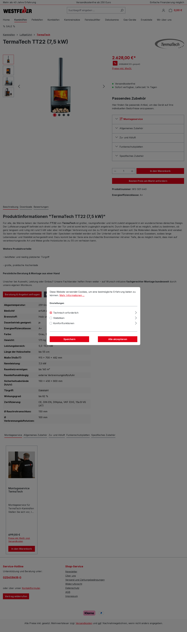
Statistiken (58, 318)
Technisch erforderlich (65, 312)
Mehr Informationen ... (71, 295)
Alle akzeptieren (117, 339)
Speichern (69, 339)
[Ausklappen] (136, 312)
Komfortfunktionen (63, 323)
